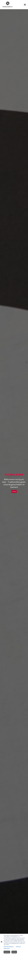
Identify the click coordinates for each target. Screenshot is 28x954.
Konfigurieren (7, 948)
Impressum (18, 946)
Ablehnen (14, 952)
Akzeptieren (6, 952)
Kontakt (14, 491)
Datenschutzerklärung (8, 946)
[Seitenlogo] (7, 4)
